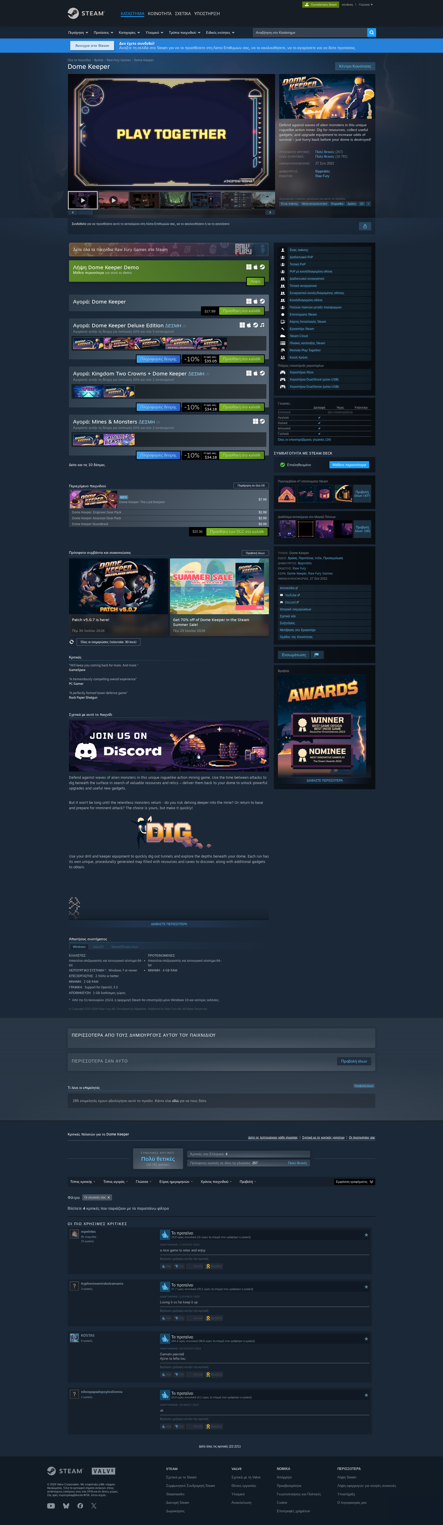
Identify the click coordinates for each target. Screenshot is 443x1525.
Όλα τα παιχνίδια (79, 60)
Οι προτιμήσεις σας (362, 1137)
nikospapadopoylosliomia (101, 1392)
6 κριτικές (87, 1340)
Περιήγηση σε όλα (251, 485)
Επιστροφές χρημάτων (293, 1511)
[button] (78, 32)
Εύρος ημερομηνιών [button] (174, 1182)
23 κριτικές (87, 1241)
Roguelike (337, 203)
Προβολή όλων (364, 1085)
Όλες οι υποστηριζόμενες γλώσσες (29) (304, 439)
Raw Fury (322, 176)
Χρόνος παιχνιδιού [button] (214, 1182)
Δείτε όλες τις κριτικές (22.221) (220, 1446)
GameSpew (77, 670)
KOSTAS (88, 1335)
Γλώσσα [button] (142, 1182)
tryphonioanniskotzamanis (102, 1283)
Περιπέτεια (306, 558)
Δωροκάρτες (175, 1511)
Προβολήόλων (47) (362, 493)
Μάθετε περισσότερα (88, 273)
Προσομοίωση (333, 558)
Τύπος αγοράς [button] (114, 1182)
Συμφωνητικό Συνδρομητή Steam (190, 1486)
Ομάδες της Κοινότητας (296, 637)
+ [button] (368, 203)
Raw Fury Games (119, 60)
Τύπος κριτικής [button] (81, 1182)
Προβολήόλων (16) (362, 529)
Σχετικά (183, 13)
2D (362, 203)
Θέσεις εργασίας (243, 1486)
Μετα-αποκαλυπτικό (314, 203)
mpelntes (88, 1232)
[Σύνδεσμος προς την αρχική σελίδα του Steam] (86, 17)
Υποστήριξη (346, 1494)
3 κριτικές (87, 1288)
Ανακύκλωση (241, 1503)
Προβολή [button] (246, 1182)
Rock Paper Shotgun (83, 697)
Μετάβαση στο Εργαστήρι (298, 630)
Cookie (282, 1503)
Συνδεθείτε (79, 224)
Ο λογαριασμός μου (352, 1503)
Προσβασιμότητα (289, 1486)
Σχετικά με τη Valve (245, 1477)
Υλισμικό (238, 1494)
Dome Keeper (297, 573)
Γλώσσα (364, 4)
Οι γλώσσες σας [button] (95, 1197)
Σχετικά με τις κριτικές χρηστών (323, 1137)
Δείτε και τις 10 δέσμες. (87, 465)
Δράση (98, 60)
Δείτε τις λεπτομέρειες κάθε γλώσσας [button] (273, 1137)
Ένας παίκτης (289, 203)
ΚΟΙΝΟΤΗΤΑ (160, 13)
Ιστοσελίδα (288, 588)
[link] (200, 359)
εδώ (175, 1101)
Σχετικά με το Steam (181, 1477)
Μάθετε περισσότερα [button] (349, 465)
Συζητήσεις (287, 623)
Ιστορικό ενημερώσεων (295, 609)
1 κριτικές (87, 1397)
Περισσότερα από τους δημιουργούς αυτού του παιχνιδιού (144, 1035)
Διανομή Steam (177, 1503)
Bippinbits (322, 171)
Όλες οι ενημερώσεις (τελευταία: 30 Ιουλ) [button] (108, 642)
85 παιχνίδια (88, 1236)
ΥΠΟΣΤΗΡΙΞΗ (207, 13)
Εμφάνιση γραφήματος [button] (352, 1182)
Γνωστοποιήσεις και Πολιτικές (299, 1494)
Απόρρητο (284, 1477)
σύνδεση (347, 4)
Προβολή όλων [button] (255, 553)
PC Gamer (76, 684)
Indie (318, 558)
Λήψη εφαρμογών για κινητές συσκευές (366, 1486)
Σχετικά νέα (288, 616)
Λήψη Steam (346, 1477)
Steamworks (175, 1494)
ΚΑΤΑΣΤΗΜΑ (132, 13)
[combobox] (310, 32)
